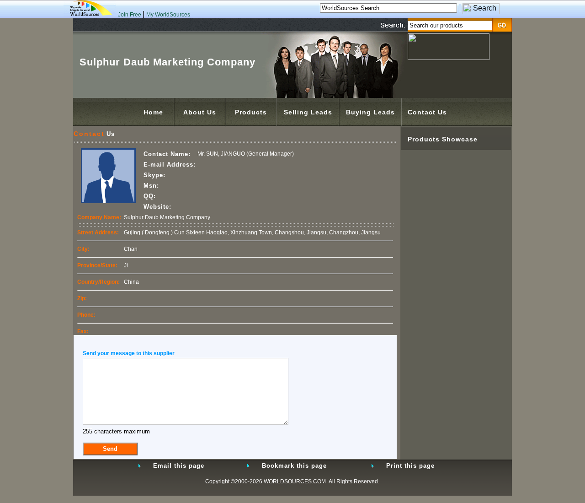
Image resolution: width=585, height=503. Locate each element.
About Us (199, 112)
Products (251, 112)
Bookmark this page (294, 465)
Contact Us (427, 112)
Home (153, 112)
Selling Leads (308, 112)
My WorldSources (168, 14)
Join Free (130, 14)
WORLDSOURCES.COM (295, 481)
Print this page (410, 465)
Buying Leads (370, 112)
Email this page (178, 465)
